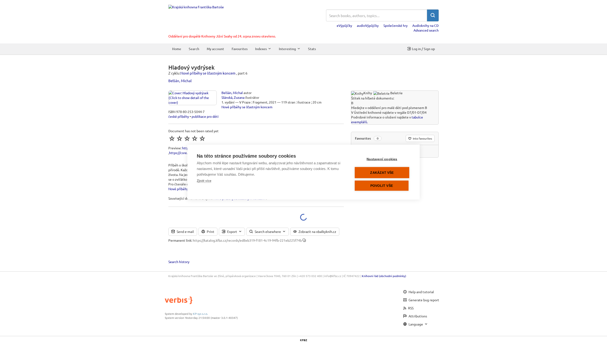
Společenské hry (395, 25)
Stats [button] (312, 49)
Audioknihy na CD (425, 25)
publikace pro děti (205, 116)
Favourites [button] (240, 49)
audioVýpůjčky (368, 25)
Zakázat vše (382, 172)
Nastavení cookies (382, 159)
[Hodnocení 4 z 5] (194, 138)
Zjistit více (204, 180)
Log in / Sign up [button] (423, 49)
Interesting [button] (287, 49)
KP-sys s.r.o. (200, 314)
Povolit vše (381, 185)
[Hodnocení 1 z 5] (171, 138)
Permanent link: (180, 240)
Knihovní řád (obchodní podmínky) (384, 276)
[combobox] (376, 15)
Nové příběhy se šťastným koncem (207, 73)
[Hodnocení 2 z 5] (179, 138)
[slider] (187, 138)
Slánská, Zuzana (232, 97)
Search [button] (194, 49)
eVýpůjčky (344, 25)
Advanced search (426, 30)
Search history (178, 261)
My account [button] (215, 49)
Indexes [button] (261, 49)
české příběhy (178, 116)
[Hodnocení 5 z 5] (202, 138)
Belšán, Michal (180, 80)
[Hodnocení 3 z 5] (187, 138)
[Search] (433, 15)
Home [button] (176, 49)
